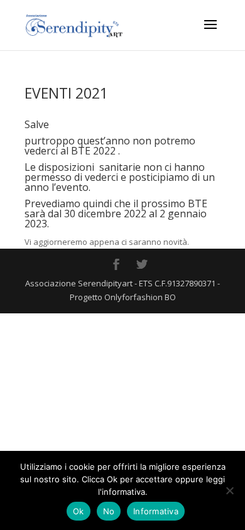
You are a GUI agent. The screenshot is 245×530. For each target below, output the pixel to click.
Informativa (155, 511)
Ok (78, 511)
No (109, 511)
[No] (229, 490)
